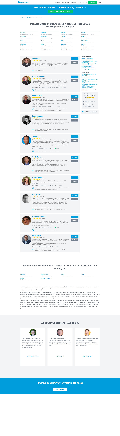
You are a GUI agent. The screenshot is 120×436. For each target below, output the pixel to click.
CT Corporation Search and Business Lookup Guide (89, 75)
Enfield (42, 44)
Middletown (23, 44)
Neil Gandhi (36, 195)
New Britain (23, 36)
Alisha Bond (37, 177)
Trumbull (22, 48)
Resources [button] (73, 2)
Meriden (83, 36)
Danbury (83, 32)
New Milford (63, 48)
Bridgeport (22, 32)
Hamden (63, 36)
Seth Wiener (37, 58)
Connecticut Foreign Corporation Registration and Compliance (88, 87)
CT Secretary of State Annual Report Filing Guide (89, 82)
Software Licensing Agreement (88, 67)
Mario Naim (36, 236)
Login (99, 2)
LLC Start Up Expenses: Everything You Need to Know (90, 90)
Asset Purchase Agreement (87, 59)
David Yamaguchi (38, 216)
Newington (43, 48)
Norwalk (63, 32)
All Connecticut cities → (46, 278)
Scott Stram (36, 157)
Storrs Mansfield (44, 274)
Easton (22, 278)
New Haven (43, 32)
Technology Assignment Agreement (89, 69)
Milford (62, 40)
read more (36, 183)
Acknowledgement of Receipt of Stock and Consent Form (89, 62)
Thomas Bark (37, 136)
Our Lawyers (65, 2)
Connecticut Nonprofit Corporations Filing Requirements (89, 77)
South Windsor (84, 48)
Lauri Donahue (37, 116)
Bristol (21, 40)
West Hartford (44, 36)
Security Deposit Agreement (87, 58)
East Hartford (84, 40)
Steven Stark (37, 96)
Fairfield (42, 40)
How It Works (57, 2)
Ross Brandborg (38, 76)
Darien (62, 274)
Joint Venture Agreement (86, 66)
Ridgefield (22, 274)
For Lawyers (81, 2)
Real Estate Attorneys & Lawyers (26, 34)
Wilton (82, 274)
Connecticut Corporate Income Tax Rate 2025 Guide (90, 80)
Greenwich (63, 44)
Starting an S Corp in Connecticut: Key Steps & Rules (89, 85)
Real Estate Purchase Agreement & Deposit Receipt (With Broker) (89, 64)
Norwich (83, 44)
